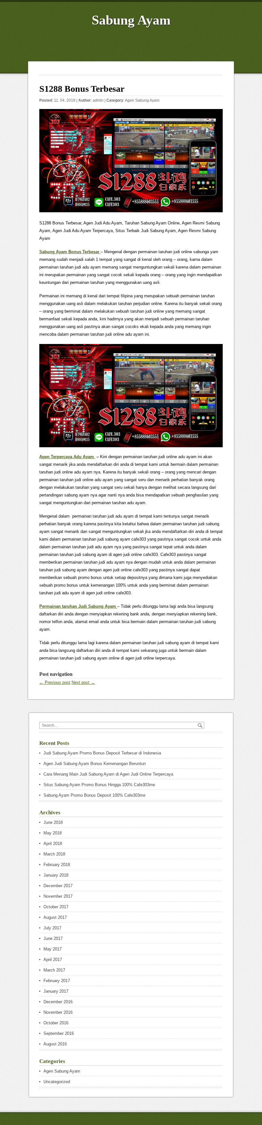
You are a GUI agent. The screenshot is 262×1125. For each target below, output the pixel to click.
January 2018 (55, 875)
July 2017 (52, 928)
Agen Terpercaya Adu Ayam (67, 456)
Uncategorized (56, 1081)
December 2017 (58, 885)
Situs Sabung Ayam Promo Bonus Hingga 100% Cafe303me (99, 784)
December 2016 (58, 1001)
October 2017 (55, 906)
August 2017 (55, 917)
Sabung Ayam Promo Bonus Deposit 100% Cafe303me (94, 795)
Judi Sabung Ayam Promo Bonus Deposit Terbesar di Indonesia (102, 753)
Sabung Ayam (131, 20)
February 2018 (56, 864)
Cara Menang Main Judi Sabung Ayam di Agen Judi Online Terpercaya (108, 774)
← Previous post (54, 682)
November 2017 (58, 896)
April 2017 (52, 959)
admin (98, 100)
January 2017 (55, 991)
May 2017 (52, 949)
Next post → (83, 682)
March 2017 (54, 970)
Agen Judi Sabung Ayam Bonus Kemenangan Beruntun (94, 763)
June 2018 (53, 822)
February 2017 (56, 980)
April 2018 (52, 843)
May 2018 (52, 833)
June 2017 (53, 938)
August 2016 (55, 1044)
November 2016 (58, 1012)
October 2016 (55, 1022)
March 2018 (54, 854)
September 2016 (58, 1033)
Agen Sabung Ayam (142, 100)
